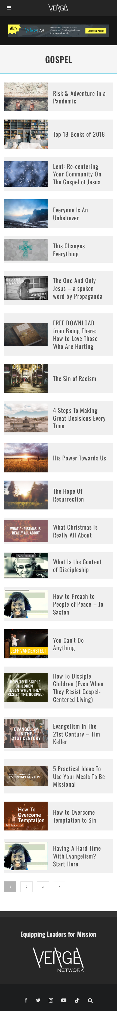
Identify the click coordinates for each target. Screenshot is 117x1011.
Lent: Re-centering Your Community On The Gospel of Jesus (77, 174)
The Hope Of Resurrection (68, 495)
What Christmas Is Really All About (75, 531)
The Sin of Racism (74, 378)
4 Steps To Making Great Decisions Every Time (79, 418)
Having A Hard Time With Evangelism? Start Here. (77, 856)
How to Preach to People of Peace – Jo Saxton (78, 604)
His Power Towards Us (79, 457)
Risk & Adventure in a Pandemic (79, 97)
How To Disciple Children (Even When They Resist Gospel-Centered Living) (78, 687)
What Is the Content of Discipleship (77, 565)
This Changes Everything (69, 249)
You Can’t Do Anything (68, 644)
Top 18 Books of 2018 (79, 134)
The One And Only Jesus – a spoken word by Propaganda (78, 288)
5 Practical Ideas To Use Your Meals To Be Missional (79, 776)
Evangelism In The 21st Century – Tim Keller (76, 734)
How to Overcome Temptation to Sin (74, 816)
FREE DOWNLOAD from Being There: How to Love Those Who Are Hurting (75, 334)
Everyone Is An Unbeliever (70, 213)
